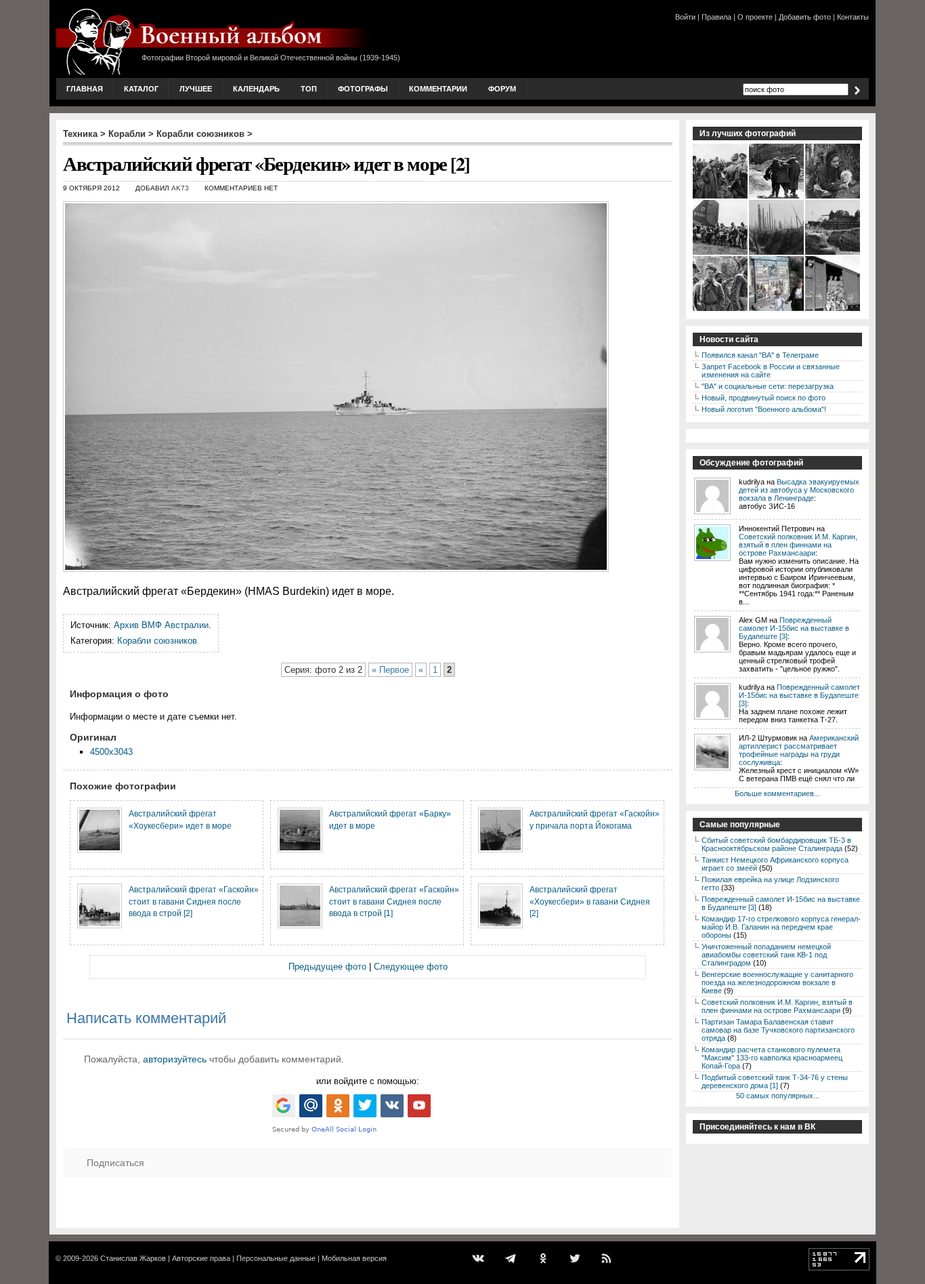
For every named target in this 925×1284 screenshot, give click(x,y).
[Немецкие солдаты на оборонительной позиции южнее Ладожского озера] (777, 253)
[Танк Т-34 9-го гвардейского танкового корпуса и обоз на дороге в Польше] (833, 253)
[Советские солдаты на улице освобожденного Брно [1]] (721, 310)
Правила (716, 17)
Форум (502, 89)
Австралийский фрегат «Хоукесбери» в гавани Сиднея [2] (590, 901)
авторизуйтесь (175, 1059)
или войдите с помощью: (367, 1081)
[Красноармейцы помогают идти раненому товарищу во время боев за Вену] (777, 197)
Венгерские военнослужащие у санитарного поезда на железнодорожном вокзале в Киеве (777, 982)
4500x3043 (111, 752)
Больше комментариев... (777, 793)
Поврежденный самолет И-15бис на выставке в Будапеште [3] (794, 628)
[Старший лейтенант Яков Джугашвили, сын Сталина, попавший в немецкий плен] (721, 197)
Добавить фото (805, 17)
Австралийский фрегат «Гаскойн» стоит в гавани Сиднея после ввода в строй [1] (394, 901)
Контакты (853, 17)
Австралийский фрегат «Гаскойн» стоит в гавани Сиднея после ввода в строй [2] (194, 901)
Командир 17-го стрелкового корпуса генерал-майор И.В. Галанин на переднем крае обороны (781, 927)
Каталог (141, 89)
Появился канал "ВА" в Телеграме (760, 355)
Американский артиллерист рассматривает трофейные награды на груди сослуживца (799, 750)
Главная (84, 89)
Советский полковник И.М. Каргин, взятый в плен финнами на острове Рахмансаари (798, 545)
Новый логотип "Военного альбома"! (764, 409)
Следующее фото (411, 966)
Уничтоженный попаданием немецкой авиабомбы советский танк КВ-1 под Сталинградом (766, 955)
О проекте (755, 17)
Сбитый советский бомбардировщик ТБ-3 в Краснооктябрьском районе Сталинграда (776, 844)
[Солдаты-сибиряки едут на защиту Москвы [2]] (833, 310)
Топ (309, 89)
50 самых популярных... (777, 1096)
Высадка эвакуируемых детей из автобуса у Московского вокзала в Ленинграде (799, 490)
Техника (80, 134)
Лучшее (195, 89)
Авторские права (201, 1258)
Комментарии (438, 89)
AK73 (180, 188)
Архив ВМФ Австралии (161, 625)
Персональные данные (276, 1258)
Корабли (127, 134)
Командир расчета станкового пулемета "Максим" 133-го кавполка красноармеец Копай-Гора (772, 1057)
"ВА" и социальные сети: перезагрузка (768, 386)
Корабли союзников (200, 134)
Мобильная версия (354, 1258)
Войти (685, 17)
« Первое (390, 670)
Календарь (256, 89)
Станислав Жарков (133, 1258)
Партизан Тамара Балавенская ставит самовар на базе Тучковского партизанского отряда (778, 1030)
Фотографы (363, 89)
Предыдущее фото (327, 966)
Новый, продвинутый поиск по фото (763, 398)
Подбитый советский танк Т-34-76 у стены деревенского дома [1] (775, 1081)
